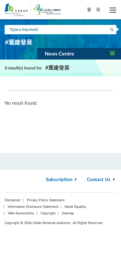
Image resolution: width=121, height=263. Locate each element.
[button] (79, 53)
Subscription (60, 179)
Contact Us (99, 179)
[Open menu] (113, 10)
